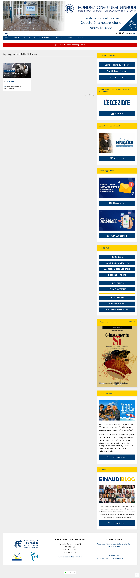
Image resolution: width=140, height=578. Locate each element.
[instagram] (127, 33)
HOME (7, 38)
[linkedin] (120, 33)
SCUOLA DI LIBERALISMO (42, 38)
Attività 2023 (9, 71)
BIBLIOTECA (59, 38)
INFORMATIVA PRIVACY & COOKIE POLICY (114, 558)
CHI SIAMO (16, 38)
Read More (10, 81)
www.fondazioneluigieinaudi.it (70, 557)
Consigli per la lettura (108, 322)
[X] (116, 33)
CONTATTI (79, 38)
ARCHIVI (69, 38)
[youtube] (130, 33)
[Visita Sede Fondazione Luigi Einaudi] (70, 29)
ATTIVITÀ (27, 38)
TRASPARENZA (114, 555)
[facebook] (123, 33)
